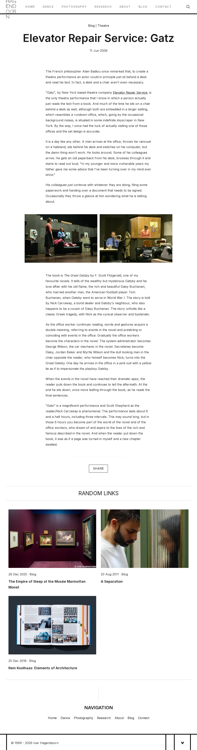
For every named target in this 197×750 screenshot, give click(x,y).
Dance (48, 6)
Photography (74, 6)
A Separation (112, 581)
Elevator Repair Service (130, 92)
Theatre (103, 26)
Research (103, 6)
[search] (188, 7)
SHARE (98, 468)
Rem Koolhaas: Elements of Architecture (42, 668)
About (125, 6)
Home (30, 6)
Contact (163, 6)
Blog (143, 6)
